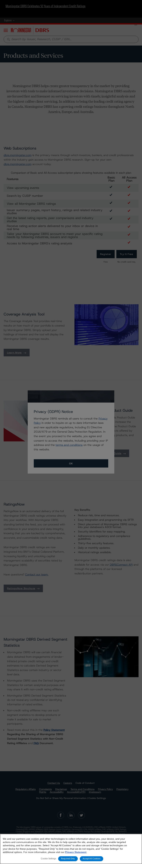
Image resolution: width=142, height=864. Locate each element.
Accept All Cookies (91, 858)
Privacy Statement (75, 852)
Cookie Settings (48, 858)
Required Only (68, 858)
